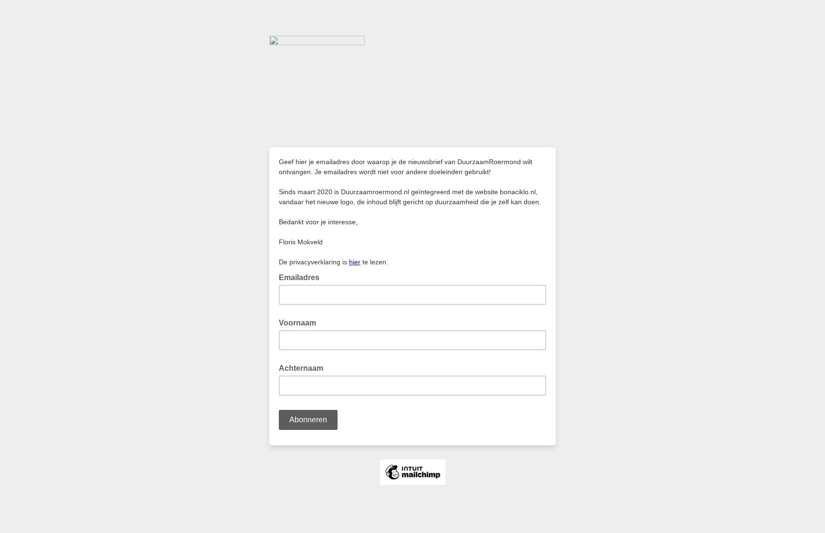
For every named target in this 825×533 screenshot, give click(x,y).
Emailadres (302, 277)
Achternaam (301, 368)
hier (354, 262)
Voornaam (297, 323)
